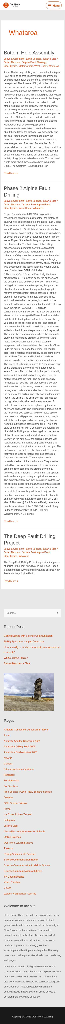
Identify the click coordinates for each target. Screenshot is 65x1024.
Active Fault (29, 204)
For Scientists (11, 780)
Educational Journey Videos (19, 769)
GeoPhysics (10, 66)
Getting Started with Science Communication (28, 635)
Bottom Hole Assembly (29, 52)
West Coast (40, 66)
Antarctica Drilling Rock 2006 (19, 746)
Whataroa (53, 66)
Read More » (11, 173)
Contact (8, 763)
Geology (41, 62)
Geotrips (8, 797)
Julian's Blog (49, 58)
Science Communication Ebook (21, 859)
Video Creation (12, 882)
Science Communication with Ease (23, 871)
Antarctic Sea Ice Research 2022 (22, 741)
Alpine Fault (29, 62)
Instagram (9, 820)
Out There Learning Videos (18, 842)
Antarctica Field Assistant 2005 (20, 752)
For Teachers (11, 786)
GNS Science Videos (15, 803)
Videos (7, 887)
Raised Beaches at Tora (17, 663)
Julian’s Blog (11, 825)
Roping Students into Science (20, 854)
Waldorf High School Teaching (20, 893)
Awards (8, 757)
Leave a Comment (14, 58)
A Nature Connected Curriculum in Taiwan (26, 729)
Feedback (9, 774)
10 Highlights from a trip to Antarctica (24, 641)
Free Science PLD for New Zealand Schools (28, 791)
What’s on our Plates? (16, 657)
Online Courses (12, 837)
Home (7, 808)
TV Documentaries (14, 876)
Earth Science (33, 58)
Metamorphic (26, 66)
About (7, 735)
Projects (8, 848)
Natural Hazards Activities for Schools (24, 831)
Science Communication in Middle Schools (27, 865)
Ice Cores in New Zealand (18, 814)
